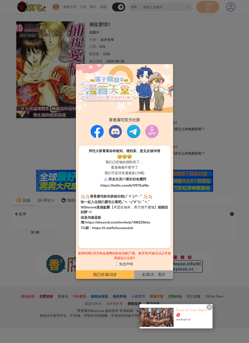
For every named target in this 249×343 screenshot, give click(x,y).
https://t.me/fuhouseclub (112, 228)
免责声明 (126, 264)
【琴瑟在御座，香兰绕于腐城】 (134, 207)
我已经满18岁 (105, 275)
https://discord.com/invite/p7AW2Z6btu (117, 222)
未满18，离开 (154, 275)
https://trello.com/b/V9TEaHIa (124, 185)
